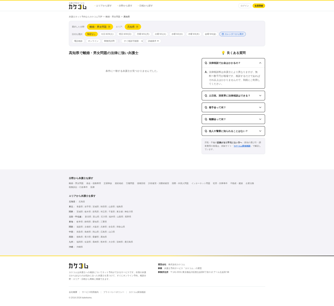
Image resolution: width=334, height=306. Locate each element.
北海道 (82, 201)
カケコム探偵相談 (242, 146)
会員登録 (259, 6)
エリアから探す (103, 5)
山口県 (112, 232)
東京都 (120, 211)
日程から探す (145, 5)
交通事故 (108, 183)
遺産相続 (119, 183)
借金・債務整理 (93, 183)
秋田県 (104, 206)
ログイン (245, 6)
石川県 (104, 216)
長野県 (128, 216)
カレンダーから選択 (234, 34)
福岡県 (80, 242)
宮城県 (96, 206)
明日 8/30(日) (125, 34)
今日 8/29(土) (107, 34)
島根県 (88, 232)
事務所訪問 (109, 41)
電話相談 (78, 41)
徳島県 (80, 237)
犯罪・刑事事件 (220, 183)
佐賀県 (88, 242)
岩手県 (88, 206)
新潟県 (88, 216)
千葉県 (112, 211)
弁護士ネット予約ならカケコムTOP (85, 16)
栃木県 (88, 211)
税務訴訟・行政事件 (78, 187)
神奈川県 (129, 211)
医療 (92, 187)
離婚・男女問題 (113, 16)
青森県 (80, 206)
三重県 (104, 222)
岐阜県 (80, 222)
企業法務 (250, 183)
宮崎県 (120, 242)
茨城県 (80, 211)
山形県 (112, 206)
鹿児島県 (129, 242)
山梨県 (120, 216)
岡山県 (96, 232)
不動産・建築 (236, 183)
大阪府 (96, 227)
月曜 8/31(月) (143, 34)
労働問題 (130, 183)
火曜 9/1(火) (160, 34)
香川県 (88, 237)
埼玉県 (104, 211)
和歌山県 (121, 227)
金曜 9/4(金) (210, 34)
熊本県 (104, 242)
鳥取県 (80, 232)
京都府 (88, 227)
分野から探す (124, 5)
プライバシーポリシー (113, 292)
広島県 (104, 232)
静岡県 (88, 222)
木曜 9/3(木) (193, 34)
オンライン (93, 41)
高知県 (104, 237)
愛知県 (96, 222)
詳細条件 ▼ (153, 41)
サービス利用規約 (90, 292)
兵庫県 (104, 227)
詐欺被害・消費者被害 (158, 183)
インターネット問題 (200, 183)
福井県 (112, 216)
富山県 (96, 216)
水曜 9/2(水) (177, 34)
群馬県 (96, 211)
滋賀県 (80, 227)
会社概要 (73, 292)
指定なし (91, 34)
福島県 (120, 206)
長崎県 (96, 242)
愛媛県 (96, 237)
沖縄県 (80, 247)
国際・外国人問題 (180, 183)
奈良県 (112, 227)
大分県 (112, 242)
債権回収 (141, 183)
